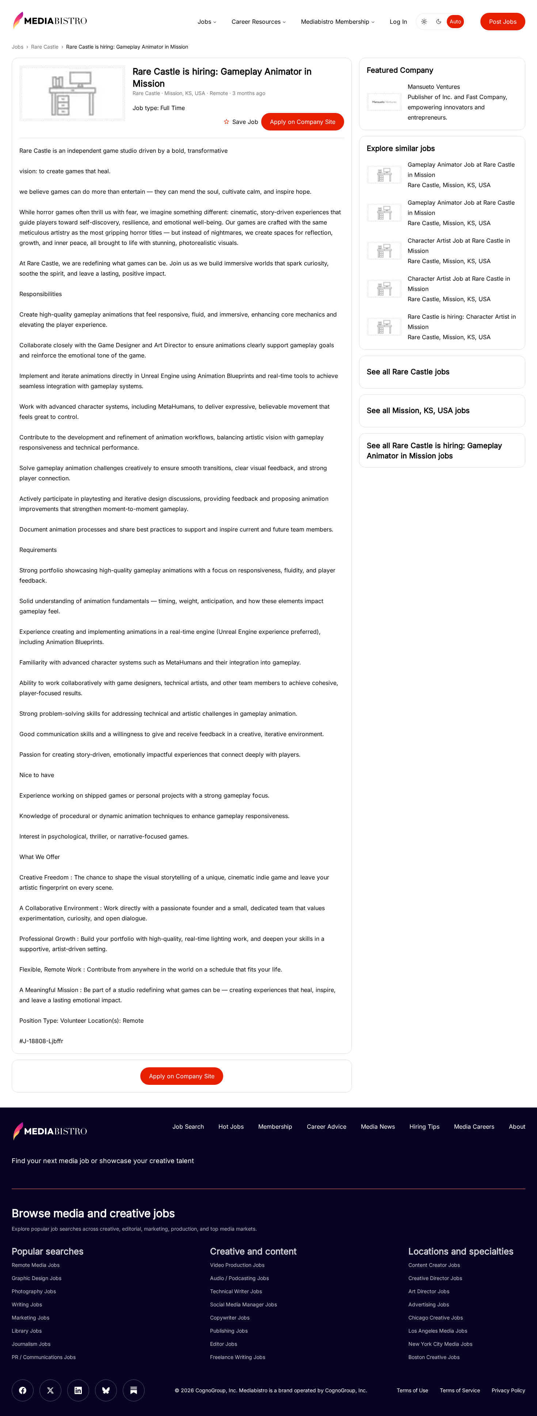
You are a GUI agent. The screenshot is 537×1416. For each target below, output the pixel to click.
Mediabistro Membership (335, 21)
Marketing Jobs (30, 1317)
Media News (378, 1126)
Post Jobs (503, 21)
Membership (275, 1126)
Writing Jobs (27, 1304)
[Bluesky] (106, 1390)
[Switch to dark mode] (438, 21)
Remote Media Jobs (36, 1265)
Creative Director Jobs (435, 1278)
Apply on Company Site (302, 121)
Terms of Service (460, 1390)
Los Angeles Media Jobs (437, 1331)
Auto (455, 21)
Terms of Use (412, 1390)
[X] (50, 1390)
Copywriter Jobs (230, 1317)
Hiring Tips (424, 1126)
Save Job (245, 121)
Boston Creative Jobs (434, 1357)
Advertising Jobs (428, 1304)
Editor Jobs (223, 1344)
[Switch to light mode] (424, 21)
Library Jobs (27, 1331)
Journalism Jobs (31, 1344)
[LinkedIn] (78, 1390)
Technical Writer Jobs (236, 1291)
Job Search (188, 1126)
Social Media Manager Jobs (243, 1304)
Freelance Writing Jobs (237, 1357)
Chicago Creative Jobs (435, 1317)
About (517, 1126)
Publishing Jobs (229, 1331)
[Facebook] (23, 1390)
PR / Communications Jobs (44, 1357)
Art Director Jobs (428, 1291)
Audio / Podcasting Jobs (239, 1278)
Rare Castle (44, 46)
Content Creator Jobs (434, 1265)
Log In (398, 21)
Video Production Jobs (237, 1265)
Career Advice (326, 1126)
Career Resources (256, 21)
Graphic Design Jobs (36, 1278)
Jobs (204, 21)
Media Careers (474, 1126)
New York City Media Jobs (440, 1344)
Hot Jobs (231, 1126)
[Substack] (134, 1390)
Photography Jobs (34, 1291)
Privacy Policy (508, 1390)
